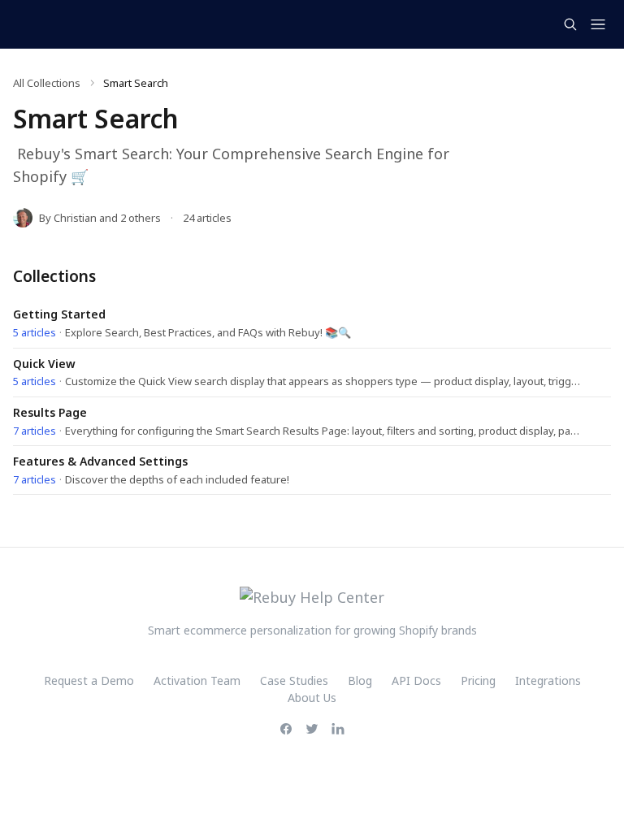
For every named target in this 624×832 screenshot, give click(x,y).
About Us (312, 697)
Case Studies (294, 680)
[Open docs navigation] (598, 24)
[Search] (570, 24)
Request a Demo (89, 680)
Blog (360, 680)
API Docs (416, 680)
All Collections (46, 83)
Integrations (548, 680)
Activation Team (197, 680)
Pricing (478, 680)
